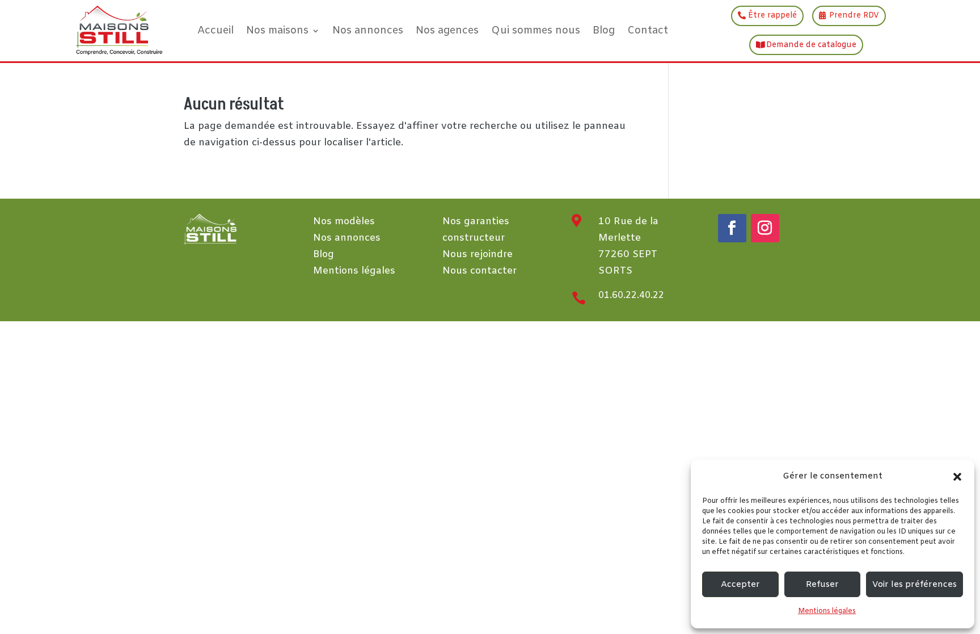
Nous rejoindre (477, 254)
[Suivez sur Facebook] (732, 228)
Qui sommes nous (535, 30)
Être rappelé (772, 15)
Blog (604, 30)
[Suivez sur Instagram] (765, 228)
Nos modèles (344, 221)
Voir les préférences (914, 584)
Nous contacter (479, 271)
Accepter (740, 584)
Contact (647, 30)
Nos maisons (277, 30)
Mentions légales (827, 611)
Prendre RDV (854, 15)
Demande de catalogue (811, 45)
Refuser (822, 584)
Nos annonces (367, 30)
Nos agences (447, 30)
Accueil (215, 30)
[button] (957, 476)
